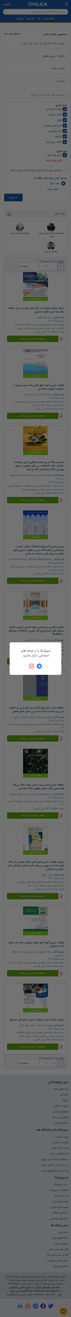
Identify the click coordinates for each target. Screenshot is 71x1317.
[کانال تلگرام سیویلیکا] (39, 666)
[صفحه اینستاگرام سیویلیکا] (31, 666)
